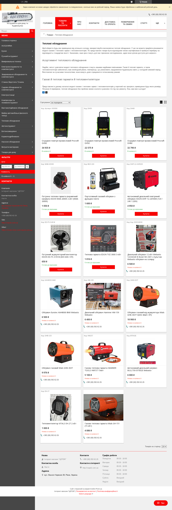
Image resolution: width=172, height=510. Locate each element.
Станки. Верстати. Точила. (13, 82)
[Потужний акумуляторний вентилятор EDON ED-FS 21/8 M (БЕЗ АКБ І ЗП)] (60, 238)
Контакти (94, 23)
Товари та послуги (62, 23)
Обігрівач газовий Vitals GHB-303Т (57, 368)
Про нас (79, 23)
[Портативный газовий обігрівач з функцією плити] (103, 180)
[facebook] (43, 93)
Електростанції (8, 95)
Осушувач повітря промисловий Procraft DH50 (103, 142)
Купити (61, 155)
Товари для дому (9, 152)
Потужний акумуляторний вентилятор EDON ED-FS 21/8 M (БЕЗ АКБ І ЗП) (59, 255)
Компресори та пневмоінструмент (10, 101)
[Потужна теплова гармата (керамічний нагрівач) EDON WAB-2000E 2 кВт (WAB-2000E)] (60, 180)
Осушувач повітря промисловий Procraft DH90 (60, 142)
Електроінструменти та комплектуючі (12, 67)
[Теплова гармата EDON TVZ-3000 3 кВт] (103, 238)
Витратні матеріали (10, 147)
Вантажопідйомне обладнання (15, 108)
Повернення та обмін (127, 23)
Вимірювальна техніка (11, 61)
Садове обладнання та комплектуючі (11, 88)
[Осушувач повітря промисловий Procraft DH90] (60, 124)
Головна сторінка (9, 40)
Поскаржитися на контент (86, 491)
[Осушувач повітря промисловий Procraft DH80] (146, 124)
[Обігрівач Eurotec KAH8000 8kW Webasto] (60, 296)
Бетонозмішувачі (9, 131)
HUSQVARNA (7, 46)
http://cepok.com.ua (10, 222)
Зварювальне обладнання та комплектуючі (14, 75)
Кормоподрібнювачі (10, 136)
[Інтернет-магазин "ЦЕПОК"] (17, 17)
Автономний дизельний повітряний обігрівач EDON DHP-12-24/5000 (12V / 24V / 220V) (144, 198)
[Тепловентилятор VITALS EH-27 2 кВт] (60, 407)
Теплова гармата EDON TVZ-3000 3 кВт (103, 254)
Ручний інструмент (10, 56)
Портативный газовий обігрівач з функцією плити (100, 197)
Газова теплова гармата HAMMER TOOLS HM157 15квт (100, 369)
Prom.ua (99, 489)
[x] (46, 93)
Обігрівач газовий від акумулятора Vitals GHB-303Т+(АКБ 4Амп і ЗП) (145, 313)
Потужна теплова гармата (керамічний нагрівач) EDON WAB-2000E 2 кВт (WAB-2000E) (60, 198)
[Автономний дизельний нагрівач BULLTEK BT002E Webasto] (146, 351)
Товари (50, 35)
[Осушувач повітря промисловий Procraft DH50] (103, 124)
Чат (162, 503)
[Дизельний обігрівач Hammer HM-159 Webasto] (103, 296)
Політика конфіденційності (107, 491)
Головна (47, 23)
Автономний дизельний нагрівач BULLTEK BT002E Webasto (142, 369)
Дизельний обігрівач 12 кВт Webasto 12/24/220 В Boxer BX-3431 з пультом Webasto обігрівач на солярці (144, 257)
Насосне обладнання (11, 142)
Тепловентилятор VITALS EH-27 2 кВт (59, 423)
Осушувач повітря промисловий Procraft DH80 (145, 142)
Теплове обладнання (11, 121)
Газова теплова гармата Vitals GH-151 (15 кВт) (102, 424)
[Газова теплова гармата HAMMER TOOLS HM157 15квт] (103, 351)
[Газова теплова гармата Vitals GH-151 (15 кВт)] (103, 407)
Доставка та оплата (110, 23)
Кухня (4, 51)
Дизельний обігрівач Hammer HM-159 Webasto (102, 313)
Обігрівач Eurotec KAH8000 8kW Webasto (60, 312)
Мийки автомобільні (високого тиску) (15, 114)
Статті (144, 23)
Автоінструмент (8, 126)
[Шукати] (32, 31)
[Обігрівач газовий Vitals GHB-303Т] (60, 351)
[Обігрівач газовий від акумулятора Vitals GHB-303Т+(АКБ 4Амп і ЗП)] (146, 296)
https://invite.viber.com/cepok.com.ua (17, 230)
